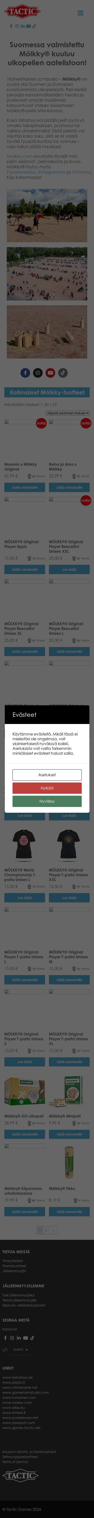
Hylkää (47, 788)
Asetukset (47, 774)
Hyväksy (47, 801)
